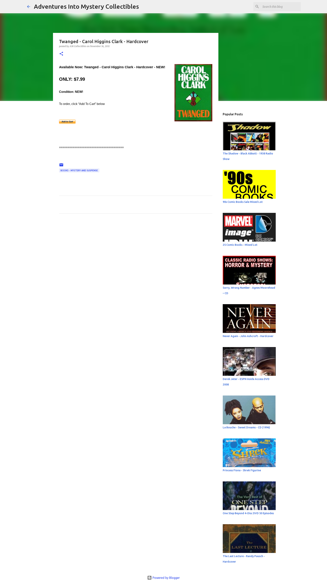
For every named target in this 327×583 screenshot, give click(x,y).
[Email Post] (61, 166)
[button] (61, 54)
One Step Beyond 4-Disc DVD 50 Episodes (248, 513)
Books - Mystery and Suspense (79, 170)
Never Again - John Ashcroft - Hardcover (248, 336)
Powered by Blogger (166, 577)
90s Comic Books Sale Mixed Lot (243, 201)
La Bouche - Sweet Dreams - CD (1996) (246, 427)
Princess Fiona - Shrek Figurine (242, 470)
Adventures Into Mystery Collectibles (86, 6)
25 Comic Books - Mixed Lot (240, 244)
